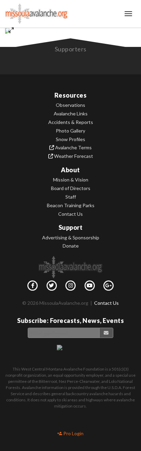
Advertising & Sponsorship (70, 237)
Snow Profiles (70, 139)
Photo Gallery (70, 131)
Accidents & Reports (70, 122)
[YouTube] (90, 286)
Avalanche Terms (73, 147)
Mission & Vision (70, 180)
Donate (71, 246)
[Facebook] (32, 286)
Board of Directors (70, 188)
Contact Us (70, 214)
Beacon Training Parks (70, 205)
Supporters (71, 49)
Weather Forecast (73, 156)
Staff (70, 197)
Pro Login (73, 433)
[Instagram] (70, 286)
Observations (70, 105)
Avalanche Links (71, 113)
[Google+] (108, 286)
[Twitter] (52, 286)
